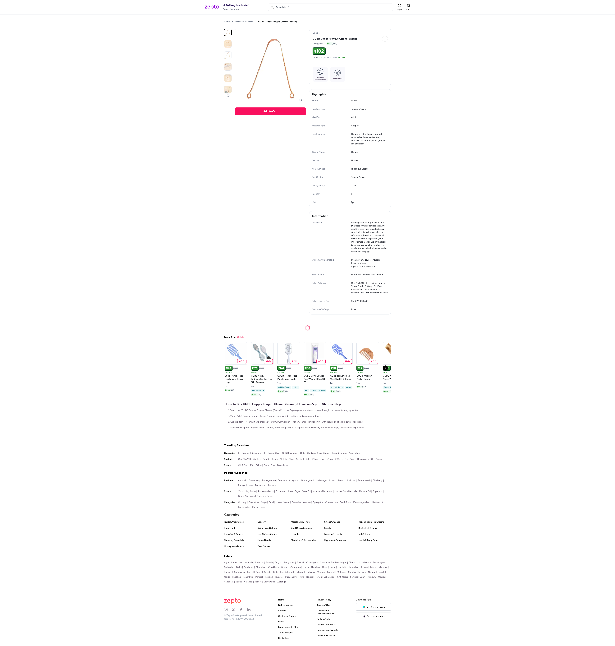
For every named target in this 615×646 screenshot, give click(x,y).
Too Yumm (281, 491)
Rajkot (309, 577)
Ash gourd (294, 480)
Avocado (242, 480)
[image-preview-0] (228, 32)
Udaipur (382, 577)
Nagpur (372, 572)
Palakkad (236, 577)
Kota (275, 572)
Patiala (268, 577)
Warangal (281, 581)
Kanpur (227, 572)
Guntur (284, 567)
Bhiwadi (300, 562)
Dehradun (229, 567)
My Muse (251, 491)
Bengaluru (289, 562)
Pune (301, 577)
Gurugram (295, 567)
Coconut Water (335, 459)
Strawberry (254, 480)
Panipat (259, 577)
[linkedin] (251, 609)
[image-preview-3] (228, 67)
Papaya (241, 485)
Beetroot (282, 480)
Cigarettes (253, 502)
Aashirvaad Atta (265, 491)
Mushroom (260, 485)
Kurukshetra (286, 572)
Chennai (353, 562)
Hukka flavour (283, 502)
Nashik (381, 572)
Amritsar (259, 562)
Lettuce (272, 485)
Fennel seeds (364, 480)
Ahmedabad (237, 562)
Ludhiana (310, 572)
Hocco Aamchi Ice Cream (370, 459)
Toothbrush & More (244, 21)
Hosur (332, 567)
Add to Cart (270, 111)
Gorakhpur (273, 567)
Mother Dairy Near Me (345, 491)
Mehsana (341, 572)
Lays (290, 491)
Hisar (324, 567)
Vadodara (228, 581)
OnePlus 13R (244, 459)
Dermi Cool (269, 465)
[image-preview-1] (228, 44)
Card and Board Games (318, 453)
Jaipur (373, 567)
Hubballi (342, 567)
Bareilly (269, 562)
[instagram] (228, 609)
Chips (264, 502)
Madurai (321, 572)
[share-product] (385, 39)
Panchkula (248, 577)
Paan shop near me (301, 502)
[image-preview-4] (228, 78)
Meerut (331, 572)
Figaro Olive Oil (302, 491)
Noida (227, 577)
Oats (302, 453)
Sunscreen (256, 453)
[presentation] (232, 21)
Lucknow (299, 572)
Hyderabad (353, 567)
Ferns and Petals (265, 496)
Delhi (238, 567)
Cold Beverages (290, 453)
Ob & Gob (243, 465)
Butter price (244, 507)
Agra (226, 562)
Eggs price (318, 502)
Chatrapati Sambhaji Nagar (333, 562)
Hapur (306, 567)
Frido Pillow (256, 465)
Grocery (242, 502)
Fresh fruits (345, 502)
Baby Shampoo (339, 453)
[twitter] (235, 609)
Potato (332, 480)
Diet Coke (350, 459)
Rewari (318, 577)
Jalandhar (383, 567)
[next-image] (301, 100)
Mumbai (352, 572)
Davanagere (379, 562)
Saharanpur (329, 577)
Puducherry (291, 577)
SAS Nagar (342, 577)
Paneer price (258, 507)
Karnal (250, 572)
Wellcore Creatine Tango (265, 459)
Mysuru (362, 572)
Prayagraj (278, 577)
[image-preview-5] (228, 89)
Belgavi (278, 562)
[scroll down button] (228, 96)
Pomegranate (269, 480)
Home (227, 21)
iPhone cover (318, 459)
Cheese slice (331, 502)
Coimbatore (365, 562)
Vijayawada (269, 581)
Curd (271, 502)
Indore (364, 567)
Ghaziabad (260, 567)
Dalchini (351, 480)
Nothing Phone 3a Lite (291, 459)
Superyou (377, 491)
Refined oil (377, 502)
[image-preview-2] (228, 55)
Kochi (258, 572)
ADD (241, 361)
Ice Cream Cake (272, 453)
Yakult (241, 491)
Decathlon (282, 465)
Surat (362, 577)
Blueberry (378, 480)
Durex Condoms (246, 496)
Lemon (341, 480)
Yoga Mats (354, 453)
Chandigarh (312, 562)
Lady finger (321, 480)
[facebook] (243, 609)
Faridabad (248, 567)
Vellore (258, 581)
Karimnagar (239, 572)
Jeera (250, 485)
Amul (329, 491)
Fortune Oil (365, 491)
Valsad (239, 581)
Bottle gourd (307, 480)
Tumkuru (371, 577)
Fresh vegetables (361, 502)
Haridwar (315, 567)
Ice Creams (243, 453)
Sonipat (354, 577)
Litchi (307, 459)
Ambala (249, 562)
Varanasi (248, 581)
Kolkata (267, 572)
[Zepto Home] (212, 7)
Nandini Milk (319, 491)
